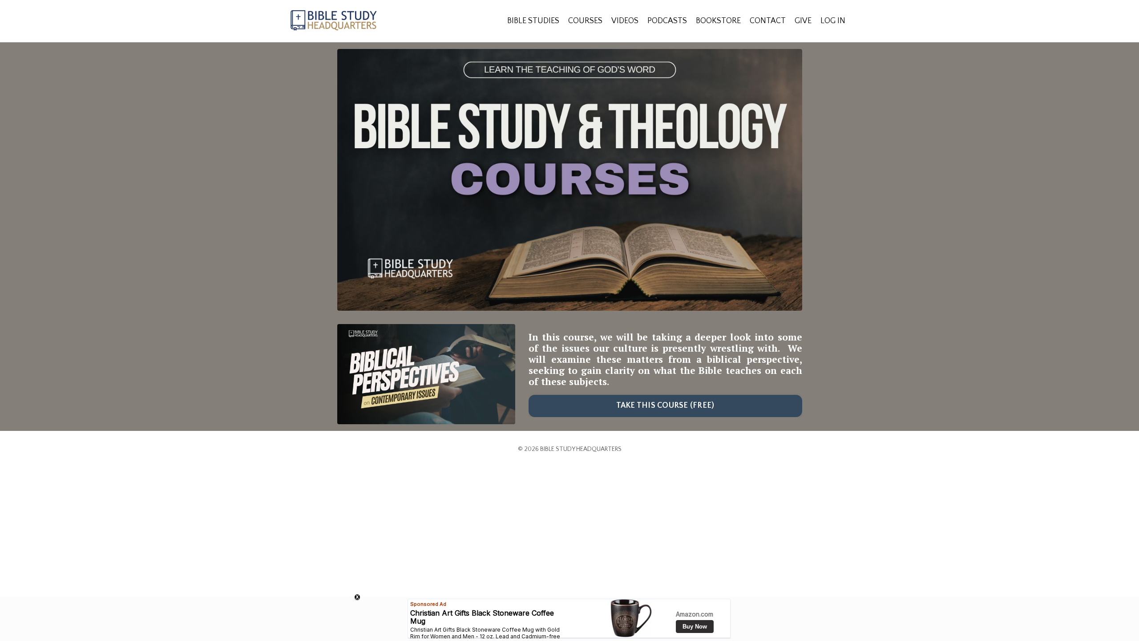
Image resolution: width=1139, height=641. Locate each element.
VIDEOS (624, 20)
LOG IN (832, 20)
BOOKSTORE (718, 20)
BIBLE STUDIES (533, 20)
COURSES (585, 20)
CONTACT (768, 20)
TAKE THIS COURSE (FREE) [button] (665, 405)
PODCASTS (667, 20)
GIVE (803, 20)
